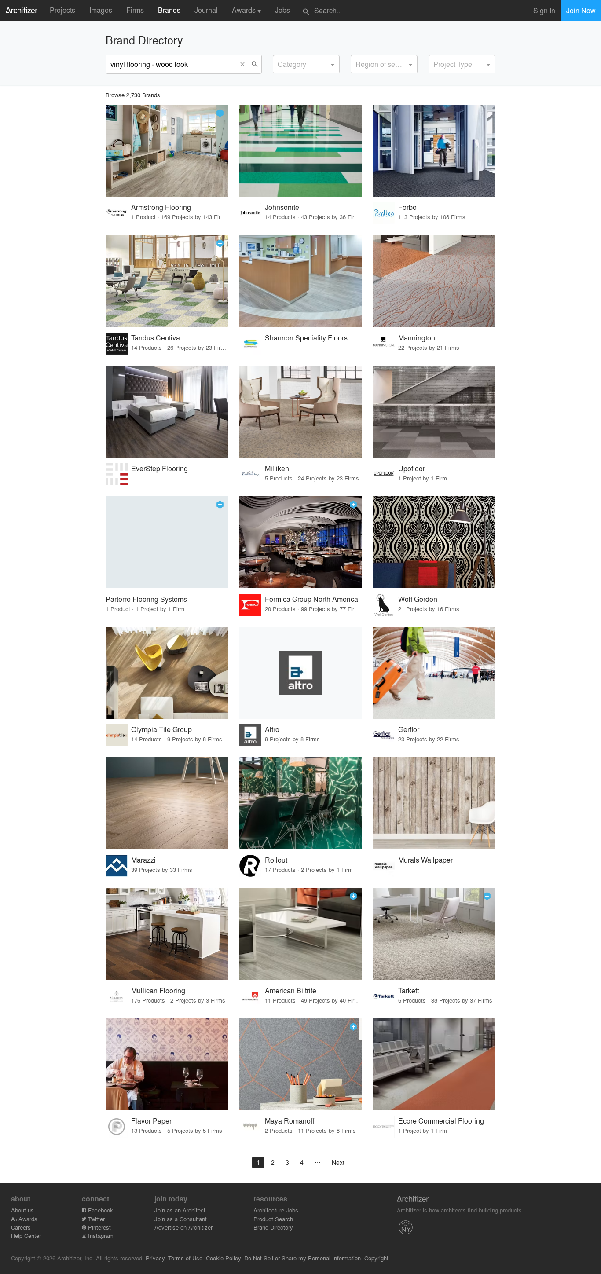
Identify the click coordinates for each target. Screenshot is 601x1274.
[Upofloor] (434, 412)
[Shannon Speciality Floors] (300, 281)
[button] (244, 64)
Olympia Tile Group (161, 729)
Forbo (407, 207)
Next (338, 1162)
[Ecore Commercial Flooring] (434, 1064)
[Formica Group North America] (300, 542)
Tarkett (408, 990)
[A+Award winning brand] (220, 113)
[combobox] (306, 64)
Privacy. (156, 1258)
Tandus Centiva (155, 338)
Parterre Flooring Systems (146, 599)
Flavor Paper (151, 1121)
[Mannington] (434, 281)
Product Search (273, 1219)
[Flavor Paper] (167, 1064)
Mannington (416, 338)
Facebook (99, 1210)
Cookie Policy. (224, 1258)
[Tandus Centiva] (167, 281)
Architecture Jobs (275, 1210)
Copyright (376, 1258)
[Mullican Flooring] (167, 934)
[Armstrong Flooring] (167, 151)
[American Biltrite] (300, 934)
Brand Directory (273, 1227)
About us (22, 1210)
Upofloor (411, 468)
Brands (169, 10)
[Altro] (300, 673)
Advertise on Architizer (183, 1227)
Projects (62, 10)
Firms (135, 10)
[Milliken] (300, 412)
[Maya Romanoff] (300, 1064)
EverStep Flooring (159, 468)
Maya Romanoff (289, 1121)
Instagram (100, 1235)
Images (100, 10)
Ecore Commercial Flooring (441, 1121)
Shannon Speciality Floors (306, 338)
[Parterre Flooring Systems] (167, 542)
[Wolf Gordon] (434, 542)
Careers (21, 1227)
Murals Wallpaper (425, 860)
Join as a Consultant (180, 1219)
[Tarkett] (434, 934)
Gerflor (408, 729)
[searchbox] (280, 62)
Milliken (277, 468)
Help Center (26, 1235)
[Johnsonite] (300, 151)
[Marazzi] (167, 803)
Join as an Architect (179, 1210)
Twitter (95, 1219)
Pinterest (98, 1227)
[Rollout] (300, 803)
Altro (272, 729)
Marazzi (143, 860)
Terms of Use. (186, 1258)
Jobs (282, 10)
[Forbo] (434, 151)
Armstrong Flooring (161, 207)
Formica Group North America (311, 599)
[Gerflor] (434, 673)
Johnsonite (282, 207)
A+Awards (24, 1219)
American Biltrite (290, 990)
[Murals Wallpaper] (434, 803)
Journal (206, 10)
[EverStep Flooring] (167, 412)
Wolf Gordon (417, 599)
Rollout (276, 860)
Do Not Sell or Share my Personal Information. (303, 1258)
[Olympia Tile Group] (167, 673)
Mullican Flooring (158, 990)
